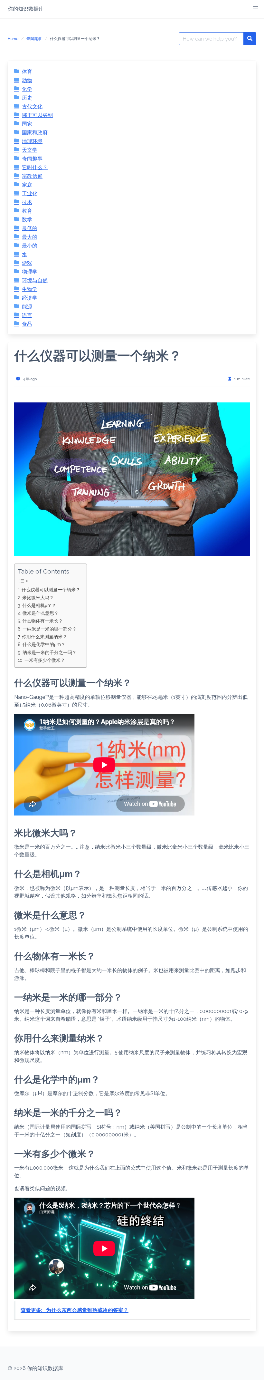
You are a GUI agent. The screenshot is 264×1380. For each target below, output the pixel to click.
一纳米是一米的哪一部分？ (50, 629)
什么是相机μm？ (39, 605)
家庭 (27, 185)
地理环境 (32, 141)
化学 (27, 89)
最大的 (29, 237)
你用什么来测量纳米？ (44, 636)
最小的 (29, 246)
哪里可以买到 (37, 115)
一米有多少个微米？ (44, 660)
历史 (27, 98)
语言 (27, 315)
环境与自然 (35, 280)
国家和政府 (35, 133)
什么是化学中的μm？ (44, 644)
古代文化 (32, 106)
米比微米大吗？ (38, 597)
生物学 (29, 289)
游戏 (27, 263)
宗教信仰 (32, 176)
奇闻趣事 (34, 38)
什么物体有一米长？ (42, 620)
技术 (27, 202)
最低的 (29, 228)
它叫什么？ (35, 167)
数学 (27, 220)
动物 (27, 80)
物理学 (29, 272)
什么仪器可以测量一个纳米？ (51, 589)
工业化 (29, 193)
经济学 (29, 298)
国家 (27, 124)
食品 (27, 324)
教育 (27, 211)
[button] (255, 8)
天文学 (29, 150)
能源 (27, 307)
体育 (27, 72)
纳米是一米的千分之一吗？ (50, 652)
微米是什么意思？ (41, 613)
